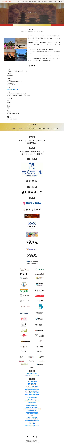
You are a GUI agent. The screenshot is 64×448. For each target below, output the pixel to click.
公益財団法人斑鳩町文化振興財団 (32, 405)
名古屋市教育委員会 (32, 396)
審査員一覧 (34, 1)
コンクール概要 (28, 1)
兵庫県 (35, 383)
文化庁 (29, 381)
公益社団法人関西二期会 (32, 410)
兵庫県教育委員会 (35, 393)
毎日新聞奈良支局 (28, 420)
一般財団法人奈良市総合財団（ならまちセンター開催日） (32, 153)
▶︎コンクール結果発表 (11, 129)
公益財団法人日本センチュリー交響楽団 (32, 375)
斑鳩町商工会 (28, 407)
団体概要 (38, 1)
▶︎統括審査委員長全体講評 (44, 129)
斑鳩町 (33, 386)
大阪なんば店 (32, 426)
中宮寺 (35, 399)
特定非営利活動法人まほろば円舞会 (39, 325)
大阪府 (29, 383)
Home (19, 1)
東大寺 (32, 397)
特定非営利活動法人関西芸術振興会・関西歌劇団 (32, 409)
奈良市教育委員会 (35, 389)
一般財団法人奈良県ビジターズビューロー (32, 401)
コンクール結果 (44, 1)
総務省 (32, 381)
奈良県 (35, 381)
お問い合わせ (50, 1)
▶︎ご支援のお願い (55, 129)
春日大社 (29, 397)
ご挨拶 (23, 1)
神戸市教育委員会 (28, 394)
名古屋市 (35, 388)
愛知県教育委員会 (35, 394)
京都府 (32, 383)
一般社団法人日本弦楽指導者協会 (32, 412)
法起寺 (29, 399)
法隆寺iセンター (35, 407)
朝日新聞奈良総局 (35, 420)
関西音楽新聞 (34, 417)
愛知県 (29, 385)
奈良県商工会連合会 (32, 402)
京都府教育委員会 (35, 391)
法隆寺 (35, 397)
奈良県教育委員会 (28, 389)
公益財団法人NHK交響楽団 (32, 373)
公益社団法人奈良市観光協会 (32, 404)
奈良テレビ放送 (32, 422)
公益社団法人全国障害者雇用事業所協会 (32, 414)
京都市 (28, 388)
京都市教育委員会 (28, 393)
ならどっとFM (32, 423)
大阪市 (36, 386)
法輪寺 (32, 399)
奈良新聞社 (29, 417)
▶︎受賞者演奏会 (32, 129)
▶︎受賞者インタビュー (23, 129)
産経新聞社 (28, 418)
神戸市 (31, 388)
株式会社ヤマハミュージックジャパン (32, 425)
